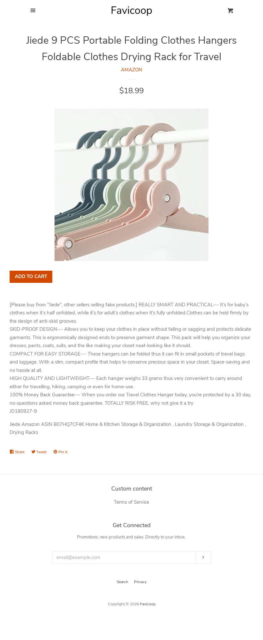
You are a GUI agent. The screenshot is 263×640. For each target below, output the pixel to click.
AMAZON (131, 70)
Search (122, 581)
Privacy (140, 581)
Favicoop (148, 604)
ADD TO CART (31, 276)
